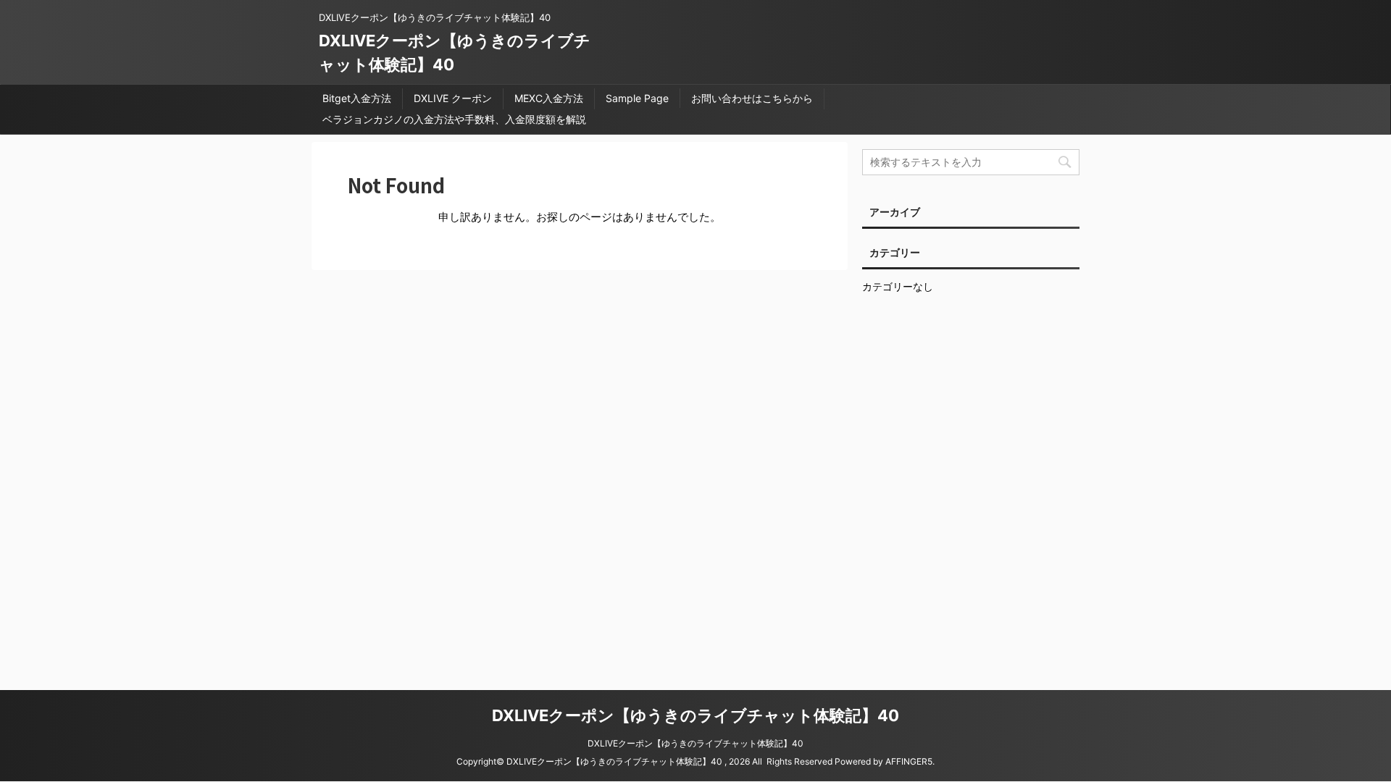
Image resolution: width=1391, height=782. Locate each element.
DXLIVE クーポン (453, 98)
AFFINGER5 (908, 761)
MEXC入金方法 (548, 98)
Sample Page (637, 98)
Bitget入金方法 (356, 98)
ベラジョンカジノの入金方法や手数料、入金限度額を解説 (454, 119)
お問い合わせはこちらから (752, 98)
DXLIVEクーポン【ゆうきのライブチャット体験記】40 (695, 715)
